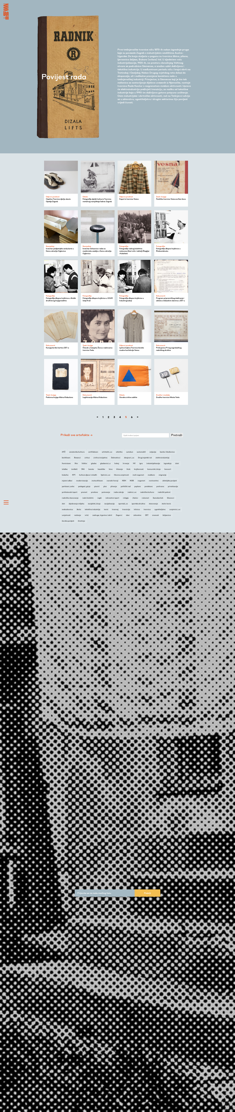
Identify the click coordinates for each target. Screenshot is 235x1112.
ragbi (99, 498)
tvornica (147, 509)
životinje (81, 521)
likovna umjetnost (121, 475)
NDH (124, 481)
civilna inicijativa (100, 458)
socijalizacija (109, 504)
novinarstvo (154, 481)
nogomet (141, 481)
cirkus (87, 458)
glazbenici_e (105, 463)
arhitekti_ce (107, 452)
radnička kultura (147, 492)
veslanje (77, 515)
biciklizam (66, 458)
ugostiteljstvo (159, 509)
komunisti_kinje (154, 469)
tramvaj (115, 509)
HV (134, 463)
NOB (132, 481)
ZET (146, 515)
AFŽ (63, 452)
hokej (116, 463)
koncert (167, 469)
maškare (151, 475)
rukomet (145, 498)
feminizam (66, 463)
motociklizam (97, 481)
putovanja (106, 492)
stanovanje (153, 504)
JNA (83, 469)
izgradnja (167, 463)
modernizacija (82, 481)
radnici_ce (132, 492)
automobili (141, 452)
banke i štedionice (167, 452)
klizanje (119, 469)
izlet (177, 463)
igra (141, 463)
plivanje (114, 486)
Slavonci (170, 498)
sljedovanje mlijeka (76, 504)
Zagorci (119, 515)
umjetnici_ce (174, 509)
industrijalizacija (153, 463)
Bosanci (77, 458)
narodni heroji (112, 481)
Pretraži (176, 435)
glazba (93, 463)
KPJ (73, 475)
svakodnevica (67, 509)
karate (91, 469)
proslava (94, 492)
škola (79, 509)
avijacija (153, 452)
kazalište (101, 469)
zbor (128, 515)
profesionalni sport (69, 492)
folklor (84, 463)
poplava (137, 486)
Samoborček (158, 498)
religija (126, 498)
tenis (106, 509)
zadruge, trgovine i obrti (102, 515)
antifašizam (93, 452)
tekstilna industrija (92, 509)
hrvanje (126, 463)
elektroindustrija (162, 458)
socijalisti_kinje (94, 504)
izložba (64, 469)
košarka (65, 475)
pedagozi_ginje (84, 486)
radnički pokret (164, 492)
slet (63, 504)
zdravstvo (137, 515)
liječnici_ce (105, 475)
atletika (119, 452)
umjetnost (66, 515)
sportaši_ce (123, 504)
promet (84, 492)
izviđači (74, 469)
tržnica (137, 509)
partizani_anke (68, 486)
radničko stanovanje (70, 498)
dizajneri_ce (129, 458)
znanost (155, 515)
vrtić (87, 515)
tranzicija (126, 509)
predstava (149, 486)
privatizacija (173, 486)
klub (128, 469)
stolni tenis (166, 504)
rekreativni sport (112, 498)
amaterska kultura (76, 452)
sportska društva (138, 504)
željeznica (167, 515)
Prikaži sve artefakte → (77, 435)
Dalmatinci (115, 458)
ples (105, 486)
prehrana (160, 486)
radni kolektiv (88, 498)
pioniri (97, 486)
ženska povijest (68, 521)
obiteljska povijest (169, 481)
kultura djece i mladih (88, 475)
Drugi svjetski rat (145, 458)
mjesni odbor (67, 481)
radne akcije (119, 492)
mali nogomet (138, 475)
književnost (138, 469)
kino (110, 469)
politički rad (125, 486)
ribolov (135, 498)
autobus (129, 452)
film (76, 463)
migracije (162, 475)
